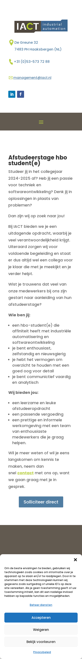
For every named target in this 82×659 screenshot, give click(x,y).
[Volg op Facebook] (20, 94)
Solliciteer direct (41, 502)
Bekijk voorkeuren (41, 641)
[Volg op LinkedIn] (11, 94)
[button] (75, 560)
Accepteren (41, 617)
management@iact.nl (32, 77)
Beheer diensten (41, 605)
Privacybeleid (42, 652)
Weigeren (41, 629)
